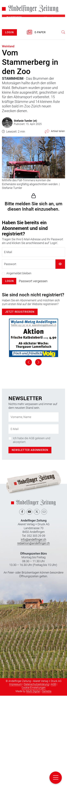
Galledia (46, 784)
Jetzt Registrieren (19, 311)
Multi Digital (33, 784)
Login (9, 281)
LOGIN (9, 32)
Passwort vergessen (33, 281)
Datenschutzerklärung (36, 777)
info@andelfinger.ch (33, 633)
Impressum (15, 777)
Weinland (8, 46)
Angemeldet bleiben (18, 273)
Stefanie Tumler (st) (25, 120)
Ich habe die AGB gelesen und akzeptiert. (31, 533)
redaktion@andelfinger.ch (33, 636)
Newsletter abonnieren (30, 543)
